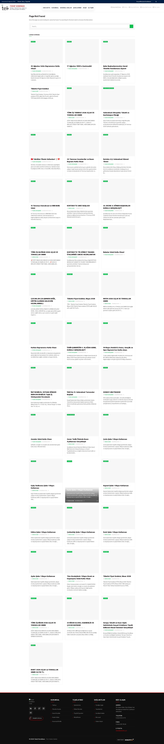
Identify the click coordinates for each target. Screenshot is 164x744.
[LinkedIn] (30, 708)
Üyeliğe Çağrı (99, 705)
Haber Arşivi (99, 721)
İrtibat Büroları (78, 709)
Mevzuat (98, 717)
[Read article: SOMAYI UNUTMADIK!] (118, 377)
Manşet (69, 274)
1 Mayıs (106, 414)
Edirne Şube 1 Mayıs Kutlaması (43, 532)
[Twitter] (39, 708)
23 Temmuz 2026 (82, 164)
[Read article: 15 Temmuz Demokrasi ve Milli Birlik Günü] (46, 191)
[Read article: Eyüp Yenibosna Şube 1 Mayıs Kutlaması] (46, 471)
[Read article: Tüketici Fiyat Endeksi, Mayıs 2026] (82, 284)
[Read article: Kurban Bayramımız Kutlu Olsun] (46, 333)
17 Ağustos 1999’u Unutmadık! (79, 66)
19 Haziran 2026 (118, 254)
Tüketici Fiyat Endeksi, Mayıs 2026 (81, 299)
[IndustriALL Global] (134, 7)
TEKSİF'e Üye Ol (37, 718)
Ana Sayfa (46, 7)
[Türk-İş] (124, 7)
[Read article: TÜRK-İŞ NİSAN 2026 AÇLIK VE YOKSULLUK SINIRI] (46, 608)
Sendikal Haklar (66, 7)
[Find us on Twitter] (156, 1)
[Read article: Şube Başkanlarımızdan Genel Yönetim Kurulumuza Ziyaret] (118, 51)
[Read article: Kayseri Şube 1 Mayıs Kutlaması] (118, 471)
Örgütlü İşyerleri (78, 713)
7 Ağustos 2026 (118, 71)
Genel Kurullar (56, 713)
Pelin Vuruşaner (36, 71)
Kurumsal (55, 7)
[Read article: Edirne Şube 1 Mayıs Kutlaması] (46, 517)
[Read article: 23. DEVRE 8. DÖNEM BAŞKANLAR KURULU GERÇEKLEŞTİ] (118, 191)
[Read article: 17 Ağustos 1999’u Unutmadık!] (82, 51)
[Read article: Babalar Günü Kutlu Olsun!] (118, 237)
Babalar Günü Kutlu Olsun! (113, 252)
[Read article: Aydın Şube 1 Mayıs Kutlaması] (46, 561)
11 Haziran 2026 (46, 306)
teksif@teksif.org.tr (121, 730)
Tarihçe (54, 705)
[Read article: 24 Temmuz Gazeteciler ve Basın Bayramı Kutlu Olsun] (82, 144)
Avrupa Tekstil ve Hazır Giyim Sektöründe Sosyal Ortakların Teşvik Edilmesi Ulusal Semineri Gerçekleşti (118, 625)
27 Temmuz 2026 (118, 117)
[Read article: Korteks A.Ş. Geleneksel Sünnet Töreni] (118, 144)
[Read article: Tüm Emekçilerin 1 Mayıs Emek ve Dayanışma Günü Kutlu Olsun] (82, 561)
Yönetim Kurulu (56, 709)
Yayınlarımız (99, 709)
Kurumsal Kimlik (56, 721)
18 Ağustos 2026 (43, 91)
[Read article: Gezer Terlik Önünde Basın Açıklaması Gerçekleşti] (82, 424)
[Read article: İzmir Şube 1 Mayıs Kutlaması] (118, 517)
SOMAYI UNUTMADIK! (112, 392)
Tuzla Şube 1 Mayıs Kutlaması (79, 490)
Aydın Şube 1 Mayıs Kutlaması (43, 576)
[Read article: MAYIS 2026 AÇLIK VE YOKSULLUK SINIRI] (118, 284)
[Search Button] (131, 26)
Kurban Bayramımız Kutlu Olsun (43, 348)
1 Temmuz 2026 (118, 210)
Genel (33, 41)
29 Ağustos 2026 (46, 71)
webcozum (35, 91)
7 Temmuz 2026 (79, 208)
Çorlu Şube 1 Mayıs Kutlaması (115, 439)
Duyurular (70, 414)
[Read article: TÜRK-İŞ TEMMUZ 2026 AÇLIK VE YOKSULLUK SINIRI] (82, 98)
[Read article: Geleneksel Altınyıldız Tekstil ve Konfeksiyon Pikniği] (118, 98)
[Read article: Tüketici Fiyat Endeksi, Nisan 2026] (118, 561)
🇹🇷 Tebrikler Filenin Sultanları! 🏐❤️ (45, 159)
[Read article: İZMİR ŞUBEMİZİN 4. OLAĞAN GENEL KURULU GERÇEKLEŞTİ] (82, 333)
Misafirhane (77, 717)
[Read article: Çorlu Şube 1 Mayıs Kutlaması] (118, 424)
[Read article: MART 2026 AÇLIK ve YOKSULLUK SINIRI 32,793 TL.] (46, 655)
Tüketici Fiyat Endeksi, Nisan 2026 (117, 576)
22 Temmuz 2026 (118, 164)
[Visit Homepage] (5, 7)
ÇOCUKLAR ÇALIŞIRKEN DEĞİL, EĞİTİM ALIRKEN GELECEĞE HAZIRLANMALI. (43, 301)
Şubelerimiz (77, 7)
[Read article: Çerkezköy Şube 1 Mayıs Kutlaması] (82, 517)
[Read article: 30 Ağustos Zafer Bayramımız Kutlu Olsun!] (46, 51)
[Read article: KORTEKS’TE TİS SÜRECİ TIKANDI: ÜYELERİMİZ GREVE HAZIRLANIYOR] (82, 237)
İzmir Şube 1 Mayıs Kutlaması (115, 532)
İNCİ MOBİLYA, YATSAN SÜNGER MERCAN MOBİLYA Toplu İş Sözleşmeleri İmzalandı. (43, 394)
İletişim (90, 7)
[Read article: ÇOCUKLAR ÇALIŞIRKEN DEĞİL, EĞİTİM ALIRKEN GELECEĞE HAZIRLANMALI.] (46, 284)
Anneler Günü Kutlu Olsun (41, 439)
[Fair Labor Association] (156, 7)
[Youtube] (30, 712)
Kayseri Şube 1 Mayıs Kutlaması (116, 486)
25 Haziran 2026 (82, 257)
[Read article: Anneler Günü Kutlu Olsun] (46, 424)
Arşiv (85, 7)
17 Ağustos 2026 (82, 68)
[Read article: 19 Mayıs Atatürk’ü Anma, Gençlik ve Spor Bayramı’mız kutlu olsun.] (118, 333)
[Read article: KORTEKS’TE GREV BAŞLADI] (82, 191)
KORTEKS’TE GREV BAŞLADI (78, 206)
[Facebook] (35, 708)
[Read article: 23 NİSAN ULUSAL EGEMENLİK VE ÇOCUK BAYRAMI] (82, 608)
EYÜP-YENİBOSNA (108, 88)
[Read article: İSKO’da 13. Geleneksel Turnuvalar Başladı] (82, 377)
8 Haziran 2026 (79, 301)
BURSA (106, 134)
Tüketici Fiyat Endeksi (40, 89)
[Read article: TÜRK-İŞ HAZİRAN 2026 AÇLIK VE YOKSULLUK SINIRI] (46, 237)
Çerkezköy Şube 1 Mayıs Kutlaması (81, 532)
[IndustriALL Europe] (145, 7)
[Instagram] (43, 708)
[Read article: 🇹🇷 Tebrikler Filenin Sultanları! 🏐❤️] (46, 144)
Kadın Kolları (55, 717)
